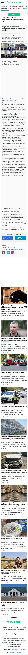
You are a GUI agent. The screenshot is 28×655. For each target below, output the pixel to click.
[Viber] (12, 252)
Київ (6, 249)
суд (10, 249)
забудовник (20, 249)
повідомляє (9, 100)
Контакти (22, 649)
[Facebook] (3, 252)
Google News (8, 238)
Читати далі (13, 617)
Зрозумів (14, 14)
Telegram (21, 238)
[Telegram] (8, 252)
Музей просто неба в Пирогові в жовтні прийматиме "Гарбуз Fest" (13, 16)
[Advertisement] (14, 82)
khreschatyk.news (16, 652)
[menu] (2, 2)
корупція (13, 249)
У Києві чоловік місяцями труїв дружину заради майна (13, 20)
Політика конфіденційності (10, 649)
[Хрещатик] (14, 2)
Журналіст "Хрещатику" (12, 33)
